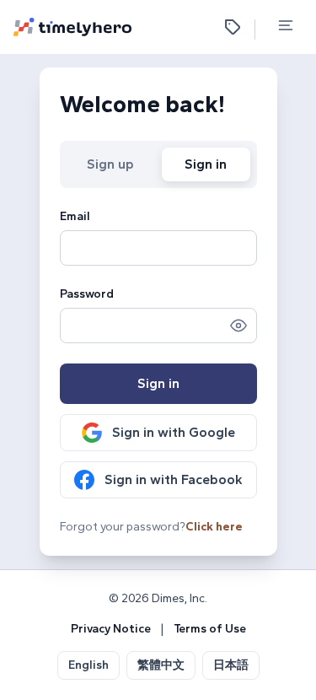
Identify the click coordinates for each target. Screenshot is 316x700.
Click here (214, 527)
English (88, 665)
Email (75, 216)
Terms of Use (210, 629)
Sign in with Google (173, 432)
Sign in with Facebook (173, 479)
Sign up (110, 164)
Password (87, 294)
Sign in (206, 164)
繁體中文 (161, 665)
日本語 (231, 665)
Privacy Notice (111, 629)
